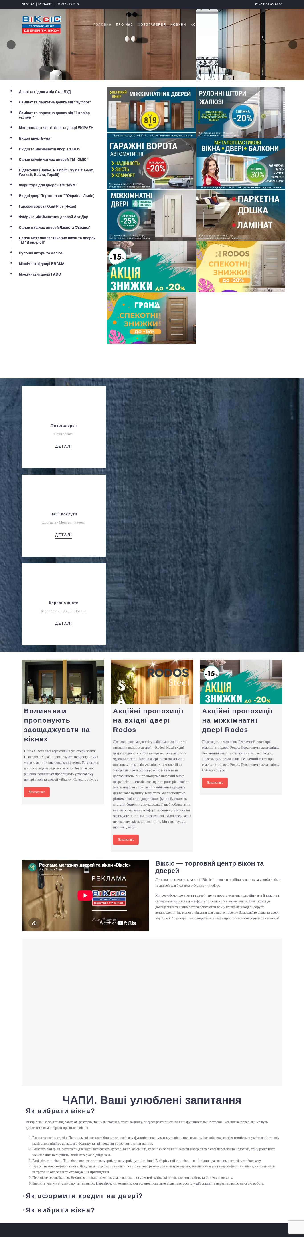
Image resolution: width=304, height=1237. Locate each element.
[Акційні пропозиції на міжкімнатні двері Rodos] (241, 682)
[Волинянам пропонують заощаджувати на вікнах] (63, 682)
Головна (102, 24)
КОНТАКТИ (45, 4)
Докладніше (37, 792)
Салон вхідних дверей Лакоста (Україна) (54, 227)
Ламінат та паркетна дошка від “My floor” (55, 102)
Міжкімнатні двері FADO (40, 274)
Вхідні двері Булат (35, 138)
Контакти (201, 24)
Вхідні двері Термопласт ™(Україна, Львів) (56, 196)
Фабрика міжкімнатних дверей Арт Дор (53, 217)
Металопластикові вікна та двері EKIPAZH (56, 128)
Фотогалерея (152, 24)
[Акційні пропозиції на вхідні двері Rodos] (152, 682)
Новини (178, 24)
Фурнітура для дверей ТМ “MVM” (48, 185)
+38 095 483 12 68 (68, 4)
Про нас (124, 24)
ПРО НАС (28, 4)
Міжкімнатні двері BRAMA (42, 264)
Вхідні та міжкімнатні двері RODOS (49, 149)
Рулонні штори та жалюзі (41, 253)
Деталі (63, 446)
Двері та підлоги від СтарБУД (45, 92)
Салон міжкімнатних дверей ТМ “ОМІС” (53, 159)
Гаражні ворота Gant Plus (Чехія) (47, 206)
